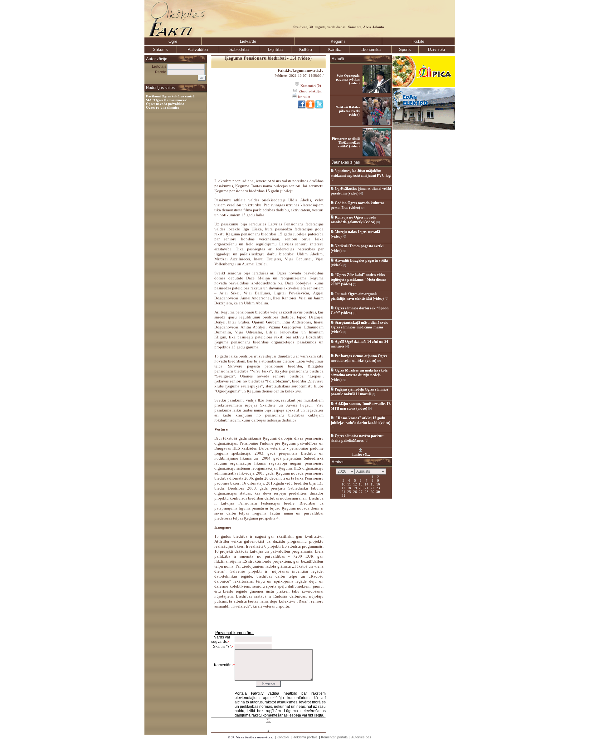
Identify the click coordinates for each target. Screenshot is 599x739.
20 (361, 488)
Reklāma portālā (305, 737)
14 (366, 484)
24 (343, 491)
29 (372, 491)
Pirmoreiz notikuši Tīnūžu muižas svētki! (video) (346, 142)
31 (343, 495)
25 (349, 491)
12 (355, 484)
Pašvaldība (197, 49)
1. (268, 720)
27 (361, 491)
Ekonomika (370, 49)
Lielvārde (248, 41)
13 (361, 484)
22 (372, 488)
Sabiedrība (239, 49)
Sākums (160, 49)
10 (343, 484)
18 (349, 488)
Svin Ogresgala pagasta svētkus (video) (348, 79)
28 (366, 491)
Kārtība (334, 49)
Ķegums (338, 41)
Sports (405, 49)
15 (372, 484)
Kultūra (305, 49)
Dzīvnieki (436, 49)
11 (349, 484)
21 (366, 488)
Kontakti (283, 737)
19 (355, 488)
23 (378, 488)
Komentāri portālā (334, 737)
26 (355, 491)
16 (378, 484)
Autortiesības (361, 737)
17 (343, 488)
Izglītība (275, 49)
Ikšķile (418, 41)
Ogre (172, 41)
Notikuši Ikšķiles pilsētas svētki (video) (347, 110)
